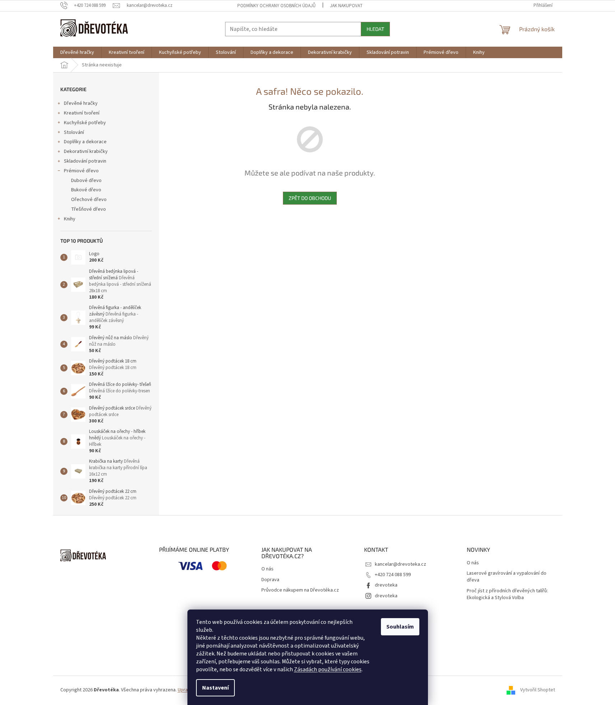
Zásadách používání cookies (328, 669)
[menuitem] (77, 52)
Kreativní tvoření (81, 113)
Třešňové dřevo (88, 209)
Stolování (74, 132)
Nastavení (215, 688)
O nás (267, 569)
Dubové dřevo (86, 180)
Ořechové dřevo (89, 199)
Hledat (375, 29)
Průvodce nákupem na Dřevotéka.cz (300, 590)
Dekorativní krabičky (86, 151)
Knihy (69, 219)
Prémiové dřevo (81, 170)
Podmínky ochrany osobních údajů (276, 6)
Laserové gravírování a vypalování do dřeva (506, 577)
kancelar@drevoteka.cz (400, 564)
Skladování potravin (85, 161)
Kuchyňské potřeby (85, 122)
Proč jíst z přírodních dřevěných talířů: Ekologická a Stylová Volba (507, 594)
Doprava (270, 579)
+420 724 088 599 (393, 574)
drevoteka (386, 585)
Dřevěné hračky (81, 103)
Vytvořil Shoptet (537, 690)
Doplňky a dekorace (85, 141)
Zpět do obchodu (310, 198)
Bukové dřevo (86, 189)
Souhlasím (400, 627)
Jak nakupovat (346, 6)
